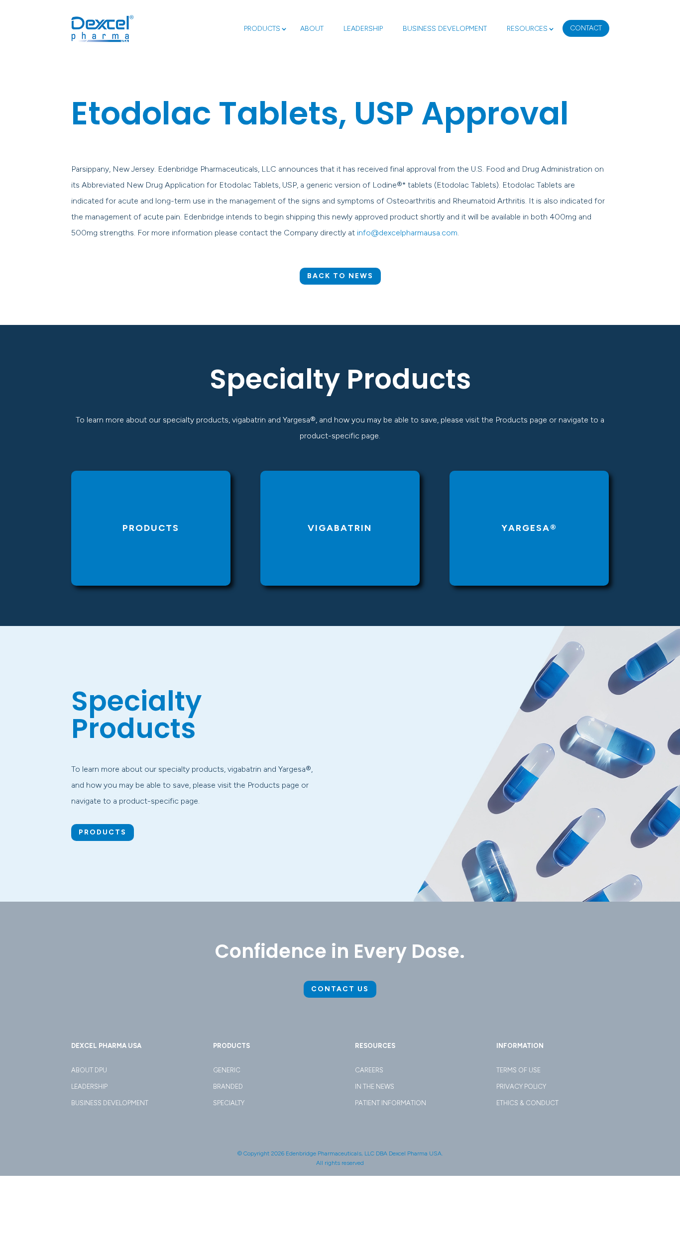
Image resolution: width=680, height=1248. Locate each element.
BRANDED (228, 1086)
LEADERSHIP (363, 28)
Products (150, 527)
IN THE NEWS (374, 1086)
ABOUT (312, 28)
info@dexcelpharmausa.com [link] (407, 232)
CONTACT (586, 28)
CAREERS (369, 1070)
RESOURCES (527, 28)
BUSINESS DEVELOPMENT (445, 28)
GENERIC (226, 1070)
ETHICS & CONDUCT (527, 1103)
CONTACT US (340, 989)
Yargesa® (529, 527)
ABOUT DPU (89, 1070)
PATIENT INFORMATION (390, 1103)
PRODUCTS (262, 28)
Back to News (340, 276)
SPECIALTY (228, 1103)
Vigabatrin (340, 527)
